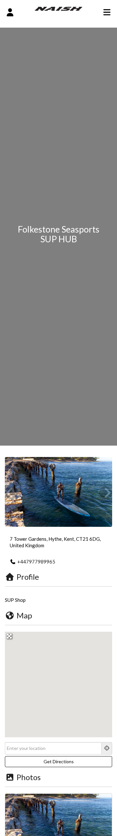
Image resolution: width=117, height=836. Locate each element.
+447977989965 (36, 561)
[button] (58, 680)
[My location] (107, 748)
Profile (28, 576)
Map (24, 615)
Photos (29, 777)
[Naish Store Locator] (59, 8)
